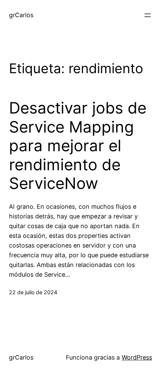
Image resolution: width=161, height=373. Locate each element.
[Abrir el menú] (147, 15)
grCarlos (21, 15)
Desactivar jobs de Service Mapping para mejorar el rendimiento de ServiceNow (77, 146)
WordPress (137, 357)
